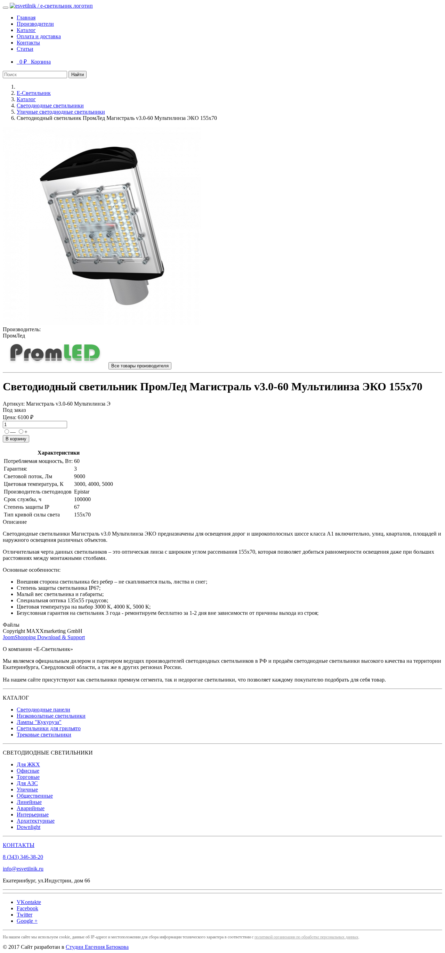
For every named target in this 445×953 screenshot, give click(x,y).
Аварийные (30, 808)
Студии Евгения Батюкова (97, 947)
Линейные (29, 802)
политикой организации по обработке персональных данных (306, 937)
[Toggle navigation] (5, 8)
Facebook (27, 908)
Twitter (24, 915)
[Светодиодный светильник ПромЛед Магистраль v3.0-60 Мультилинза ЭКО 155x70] (102, 323)
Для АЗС (27, 783)
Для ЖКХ (28, 764)
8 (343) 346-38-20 (23, 857)
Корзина (34, 62)
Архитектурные (36, 821)
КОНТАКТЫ (18, 845)
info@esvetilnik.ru (23, 869)
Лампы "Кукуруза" (39, 722)
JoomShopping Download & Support (44, 637)
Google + (27, 921)
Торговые (28, 777)
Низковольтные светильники (51, 716)
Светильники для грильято (49, 728)
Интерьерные (33, 814)
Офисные (28, 771)
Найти (77, 74)
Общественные (35, 796)
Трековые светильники (44, 735)
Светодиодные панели (43, 709)
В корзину (16, 438)
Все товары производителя (140, 365)
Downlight (28, 827)
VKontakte (29, 902)
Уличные (27, 789)
